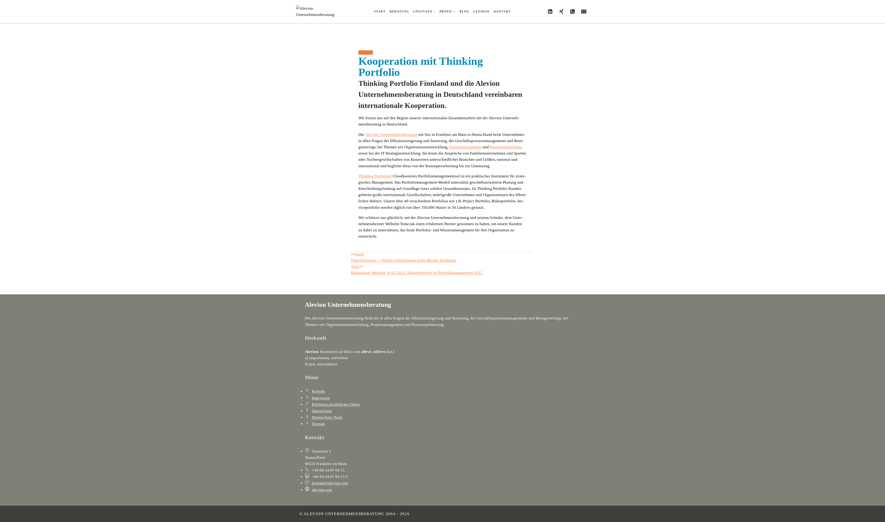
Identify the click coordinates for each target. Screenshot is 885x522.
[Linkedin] (550, 11)
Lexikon (481, 11)
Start (380, 11)
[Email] (584, 11)
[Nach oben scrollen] (856, 514)
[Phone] (572, 11)
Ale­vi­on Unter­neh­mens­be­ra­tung (391, 134)
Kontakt (502, 11)
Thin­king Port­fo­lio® (375, 176)
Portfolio (365, 52)
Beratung (399, 11)
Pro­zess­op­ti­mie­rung (506, 147)
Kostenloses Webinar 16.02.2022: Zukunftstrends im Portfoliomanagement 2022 (416, 270)
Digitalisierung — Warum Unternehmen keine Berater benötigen (403, 257)
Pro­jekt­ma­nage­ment (465, 147)
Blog (464, 11)
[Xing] (561, 11)
